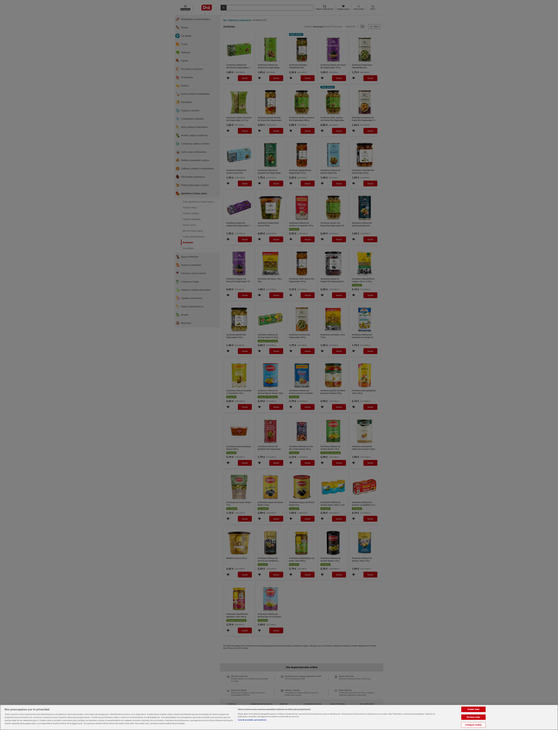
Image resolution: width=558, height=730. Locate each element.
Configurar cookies (473, 724)
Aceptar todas (473, 709)
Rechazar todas (473, 717)
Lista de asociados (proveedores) (252, 720)
